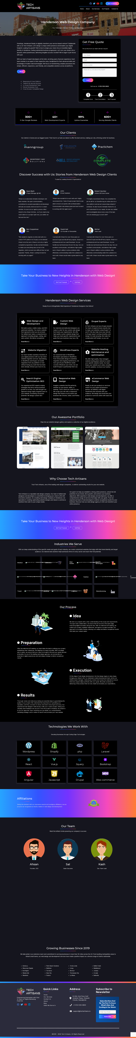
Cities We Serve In (50, 1005)
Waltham (48, 968)
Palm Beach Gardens (52, 966)
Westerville (26, 973)
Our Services (96, 9)
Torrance (49, 970)
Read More (24, 341)
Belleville (96, 975)
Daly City (49, 973)
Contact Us (115, 9)
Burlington (26, 970)
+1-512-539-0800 (32, 919)
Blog (45, 1003)
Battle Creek (97, 966)
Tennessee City (74, 973)
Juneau (96, 970)
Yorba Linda (73, 966)
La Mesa (72, 975)
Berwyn (72, 970)
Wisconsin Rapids (28, 968)
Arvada (96, 973)
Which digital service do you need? (63, 909)
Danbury (25, 966)
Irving (71, 968)
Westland (25, 975)
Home (82, 9)
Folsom (48, 975)
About (88, 9)
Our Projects (105, 9)
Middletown (97, 968)
